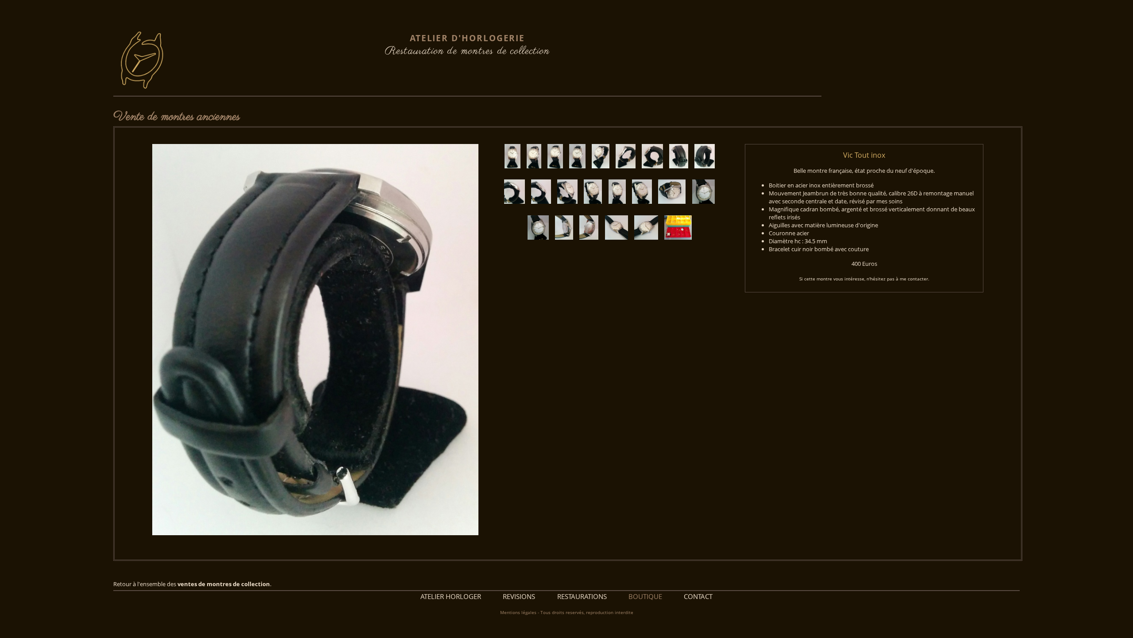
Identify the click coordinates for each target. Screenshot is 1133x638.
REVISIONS (519, 596)
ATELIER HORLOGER (450, 596)
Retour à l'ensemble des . (192, 584)
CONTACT (698, 596)
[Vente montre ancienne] (515, 174)
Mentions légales (518, 612)
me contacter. (914, 279)
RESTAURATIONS (582, 596)
